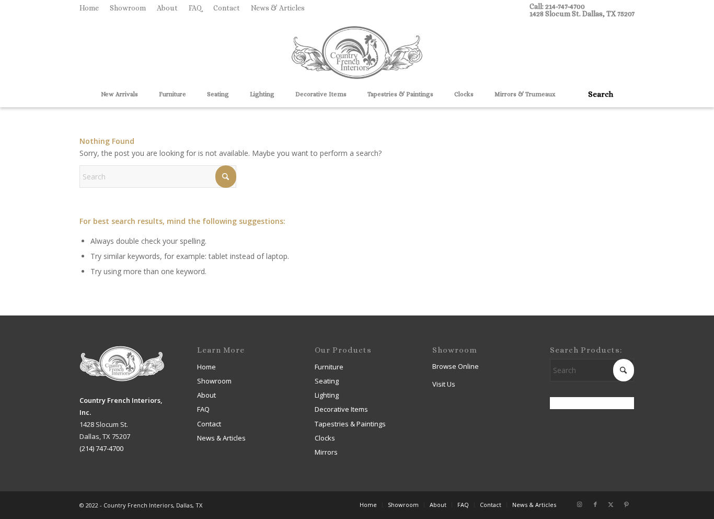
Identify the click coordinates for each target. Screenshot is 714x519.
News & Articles (278, 8)
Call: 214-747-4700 (557, 6)
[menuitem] (92, 7)
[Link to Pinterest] (627, 504)
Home (89, 8)
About (167, 8)
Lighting (327, 395)
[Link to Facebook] (595, 504)
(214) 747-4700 (101, 448)
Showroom (128, 8)
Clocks (325, 438)
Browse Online (455, 366)
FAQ (195, 8)
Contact (226, 8)
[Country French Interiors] (357, 54)
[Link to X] (611, 504)
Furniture (329, 366)
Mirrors (326, 452)
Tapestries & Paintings (350, 423)
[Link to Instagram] (580, 504)
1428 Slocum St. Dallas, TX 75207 (582, 13)
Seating (327, 381)
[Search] (596, 94)
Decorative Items (341, 409)
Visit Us (443, 384)
